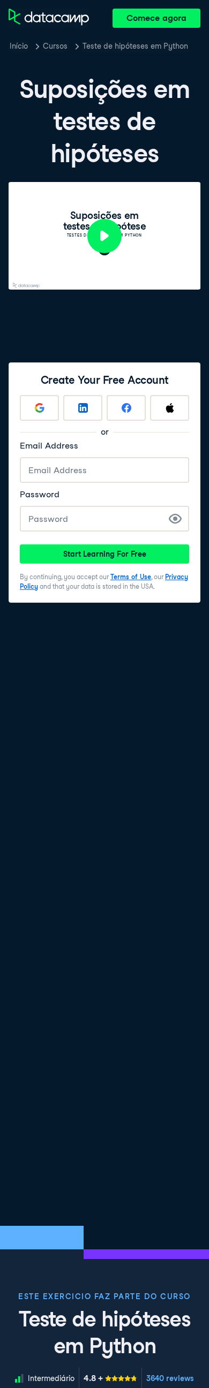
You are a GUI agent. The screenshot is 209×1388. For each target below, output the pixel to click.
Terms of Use (130, 577)
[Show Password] (175, 519)
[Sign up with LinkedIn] (82, 408)
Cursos (55, 46)
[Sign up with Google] (39, 408)
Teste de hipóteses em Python (135, 46)
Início (19, 46)
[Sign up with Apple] (169, 408)
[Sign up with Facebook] (126, 408)
